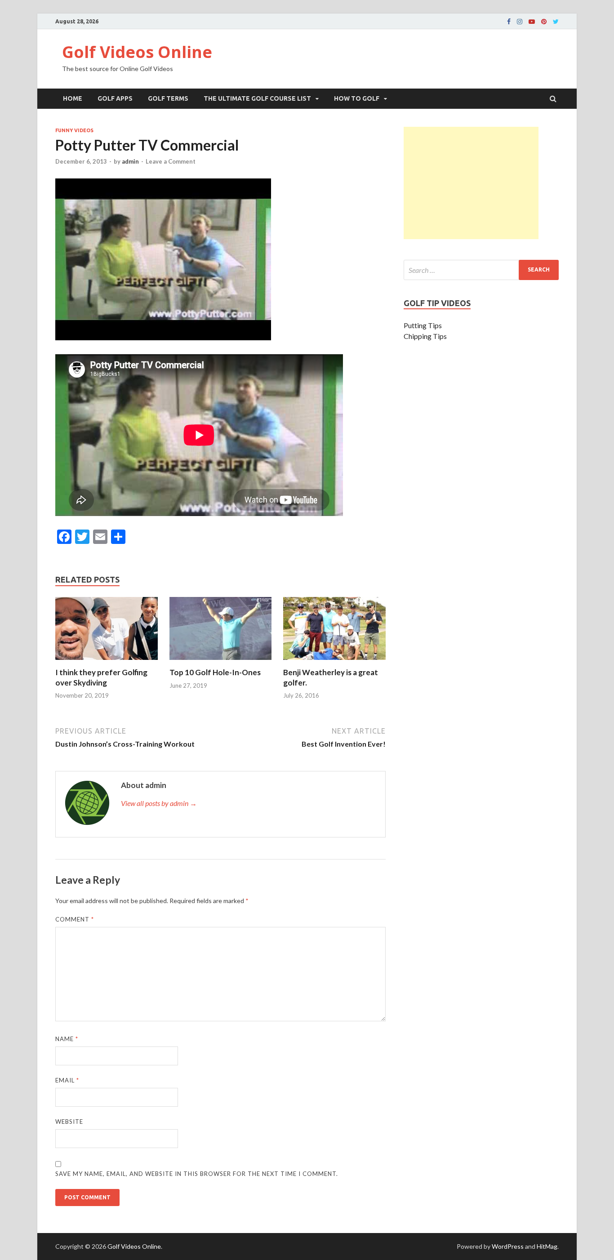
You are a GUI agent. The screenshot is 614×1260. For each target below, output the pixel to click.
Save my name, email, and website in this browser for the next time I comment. (196, 1173)
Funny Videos (74, 130)
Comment (74, 919)
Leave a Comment (171, 161)
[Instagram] (520, 22)
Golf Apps (115, 98)
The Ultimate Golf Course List (257, 98)
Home (72, 98)
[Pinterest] (544, 22)
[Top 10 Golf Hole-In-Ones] (220, 662)
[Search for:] (481, 270)
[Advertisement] (471, 183)
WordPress (508, 1246)
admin (130, 161)
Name (66, 1038)
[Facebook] (509, 22)
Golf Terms (168, 98)
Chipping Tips (425, 336)
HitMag (547, 1246)
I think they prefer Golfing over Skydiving (101, 677)
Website (69, 1121)
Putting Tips (423, 325)
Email (67, 1080)
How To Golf (356, 98)
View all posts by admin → (159, 803)
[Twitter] (556, 22)
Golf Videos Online (137, 52)
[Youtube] (531, 22)
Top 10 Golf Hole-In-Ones (215, 672)
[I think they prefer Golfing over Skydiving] (106, 662)
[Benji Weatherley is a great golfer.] (334, 662)
